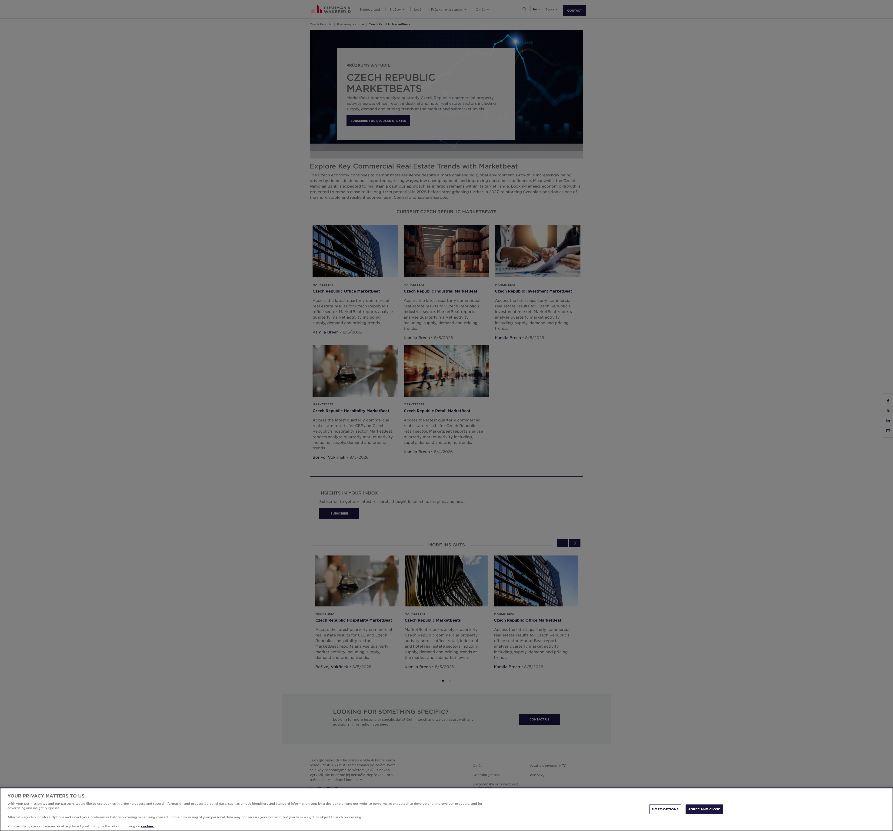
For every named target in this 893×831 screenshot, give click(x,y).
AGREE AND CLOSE (704, 809)
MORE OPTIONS (665, 809)
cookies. (147, 826)
